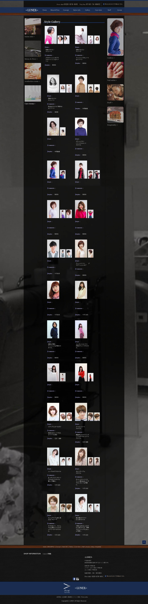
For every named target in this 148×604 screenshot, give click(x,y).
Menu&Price (51, 547)
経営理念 (59, 597)
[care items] (33, 101)
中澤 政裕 (85, 314)
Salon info (76, 10)
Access (119, 10)
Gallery (87, 10)
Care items (78, 547)
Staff (109, 10)
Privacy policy (84, 597)
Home (44, 10)
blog (92, 547)
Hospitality (98, 547)
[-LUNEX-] (32, 11)
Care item (98, 10)
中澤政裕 (57, 273)
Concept (66, 10)
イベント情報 (76, 597)
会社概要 (64, 597)
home (44, 547)
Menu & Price (55, 10)
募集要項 (70, 597)
